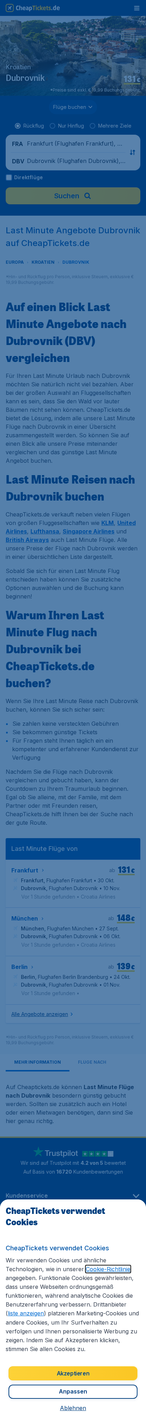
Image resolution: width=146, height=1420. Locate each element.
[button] (73, 1408)
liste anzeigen (26, 1313)
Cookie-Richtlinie (108, 1269)
